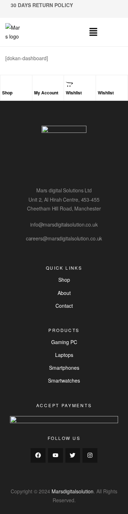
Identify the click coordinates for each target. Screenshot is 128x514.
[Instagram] (89, 455)
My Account (46, 92)
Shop (7, 92)
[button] (93, 32)
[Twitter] (72, 455)
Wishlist (74, 92)
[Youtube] (55, 455)
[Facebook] (38, 455)
